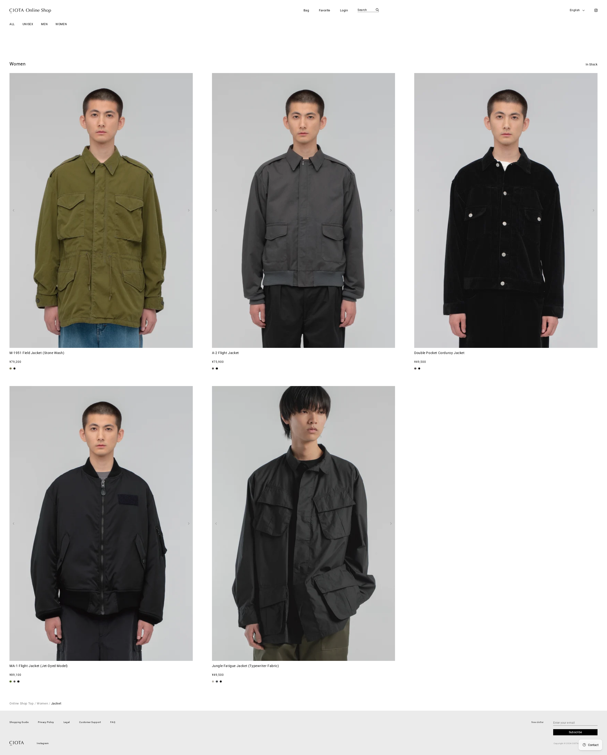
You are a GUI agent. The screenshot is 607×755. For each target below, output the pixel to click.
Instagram (43, 743)
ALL (12, 24)
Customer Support (90, 722)
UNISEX (28, 24)
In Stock (592, 64)
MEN (44, 24)
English (575, 10)
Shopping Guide (18, 722)
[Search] (377, 10)
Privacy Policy (46, 722)
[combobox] (368, 10)
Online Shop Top (21, 703)
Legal (67, 722)
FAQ (112, 722)
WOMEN (61, 24)
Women (42, 703)
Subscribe (575, 732)
